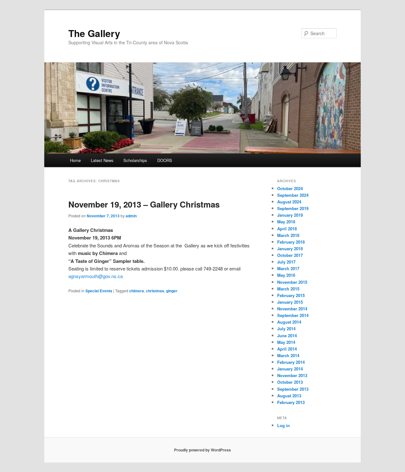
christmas (155, 291)
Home (75, 160)
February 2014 (291, 362)
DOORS (164, 160)
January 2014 (290, 369)
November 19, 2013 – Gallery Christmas (144, 204)
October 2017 (290, 255)
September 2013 (292, 389)
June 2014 (287, 335)
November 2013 (292, 375)
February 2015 (291, 295)
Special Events (98, 291)
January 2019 (290, 215)
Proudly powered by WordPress (202, 450)
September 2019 (292, 208)
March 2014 (288, 355)
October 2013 (290, 382)
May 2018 (286, 222)
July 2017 (286, 262)
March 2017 (288, 268)
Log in (283, 425)
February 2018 (291, 242)
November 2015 (292, 282)
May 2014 (286, 342)
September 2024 (292, 195)
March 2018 (288, 235)
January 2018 (290, 248)
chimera (136, 291)
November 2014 (292, 309)
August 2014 (289, 322)
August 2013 (289, 396)
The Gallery (94, 33)
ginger (172, 291)
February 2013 (291, 402)
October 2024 (290, 188)
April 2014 (287, 349)
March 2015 (288, 289)
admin (131, 216)
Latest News (102, 160)
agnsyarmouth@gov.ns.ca (95, 276)
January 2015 (290, 302)
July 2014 (286, 329)
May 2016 (286, 275)
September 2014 (292, 315)
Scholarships (135, 160)
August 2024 (289, 202)
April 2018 (287, 229)
